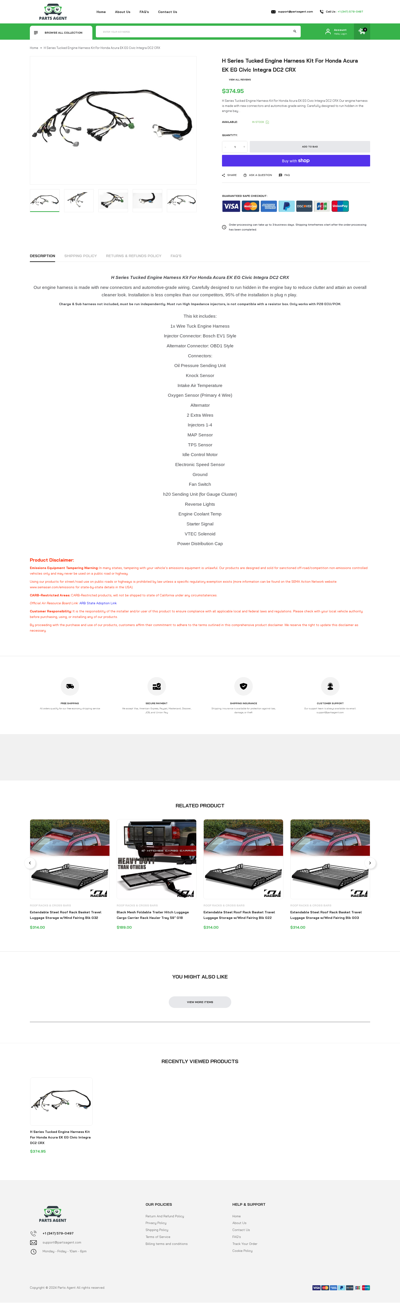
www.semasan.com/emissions (52, 587)
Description (42, 255)
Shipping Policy (80, 255)
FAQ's (144, 12)
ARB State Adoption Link (98, 603)
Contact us (167, 12)
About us (122, 12)
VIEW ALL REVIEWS (240, 79)
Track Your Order (244, 1243)
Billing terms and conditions (167, 1243)
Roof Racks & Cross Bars (50, 905)
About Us (239, 1223)
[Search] (295, 31)
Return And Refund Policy (165, 1216)
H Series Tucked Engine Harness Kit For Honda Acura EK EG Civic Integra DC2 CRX (60, 1137)
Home (101, 12)
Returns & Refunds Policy (133, 255)
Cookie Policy (242, 1250)
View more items (200, 1002)
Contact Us (241, 1230)
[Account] (328, 31)
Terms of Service (158, 1236)
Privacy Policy (156, 1223)
